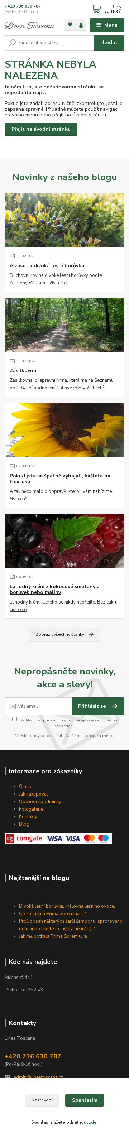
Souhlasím (84, 1100)
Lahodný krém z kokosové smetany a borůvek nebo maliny (55, 589)
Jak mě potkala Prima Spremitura (53, 936)
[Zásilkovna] (64, 325)
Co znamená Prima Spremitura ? (52, 914)
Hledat (109, 42)
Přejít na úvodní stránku (41, 129)
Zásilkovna (23, 371)
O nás (25, 786)
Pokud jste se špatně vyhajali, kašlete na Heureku (60, 479)
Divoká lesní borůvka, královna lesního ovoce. (67, 906)
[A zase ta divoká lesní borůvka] (64, 220)
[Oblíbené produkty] (70, 24)
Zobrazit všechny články (59, 634)
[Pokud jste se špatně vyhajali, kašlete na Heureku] (64, 430)
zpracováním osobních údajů (63, 720)
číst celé (58, 283)
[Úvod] (29, 25)
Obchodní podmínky (40, 801)
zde (93, 1122)
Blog (24, 824)
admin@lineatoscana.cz (38, 1077)
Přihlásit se (92, 706)
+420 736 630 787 (23, 6)
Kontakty (28, 816)
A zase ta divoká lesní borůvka (47, 266)
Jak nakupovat (33, 794)
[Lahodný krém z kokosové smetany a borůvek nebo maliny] (64, 541)
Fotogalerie (31, 809)
